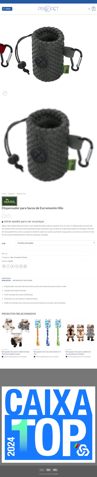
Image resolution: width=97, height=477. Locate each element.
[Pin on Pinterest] (21, 266)
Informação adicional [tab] (22, 280)
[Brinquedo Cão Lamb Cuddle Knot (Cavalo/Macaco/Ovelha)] (80, 333)
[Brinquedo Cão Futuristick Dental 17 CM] (48, 333)
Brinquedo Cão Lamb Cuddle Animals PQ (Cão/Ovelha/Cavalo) (15, 353)
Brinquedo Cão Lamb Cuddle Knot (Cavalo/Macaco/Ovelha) (78, 353)
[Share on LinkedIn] (25, 266)
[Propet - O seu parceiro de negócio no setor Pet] (48, 9)
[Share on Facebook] (8, 266)
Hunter (10, 261)
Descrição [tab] (6, 280)
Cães (4, 194)
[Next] (10, 92)
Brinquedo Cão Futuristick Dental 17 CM (47, 353)
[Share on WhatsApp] (4, 266)
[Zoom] (5, 93)
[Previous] (3, 364)
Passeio (11, 194)
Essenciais (21, 194)
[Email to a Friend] (17, 266)
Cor (3, 243)
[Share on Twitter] (12, 266)
